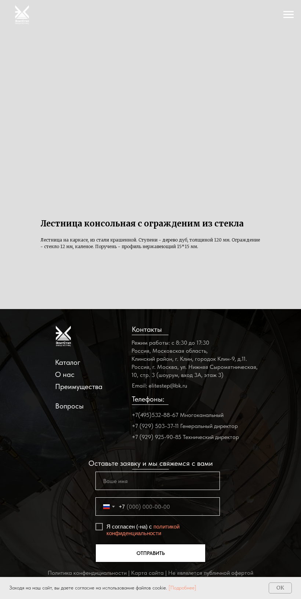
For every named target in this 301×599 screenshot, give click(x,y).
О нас (65, 374)
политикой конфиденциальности (142, 529)
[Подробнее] (182, 588)
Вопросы (69, 406)
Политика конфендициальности (87, 572)
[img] (63, 336)
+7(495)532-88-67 (155, 414)
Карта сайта (147, 572)
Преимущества (78, 386)
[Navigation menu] (288, 14)
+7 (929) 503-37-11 (155, 425)
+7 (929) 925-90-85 (156, 436)
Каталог (67, 362)
